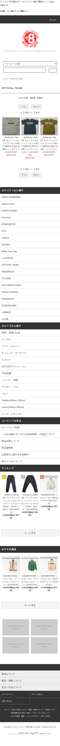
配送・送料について (36, 710)
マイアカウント (8, 694)
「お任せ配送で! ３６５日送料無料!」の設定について (28, 434)
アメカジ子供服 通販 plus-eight (29, 727)
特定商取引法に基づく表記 (20, 713)
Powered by (13, 734)
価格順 (33, 98)
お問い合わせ (7, 701)
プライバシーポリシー (41, 713)
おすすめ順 (23, 98)
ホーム (5, 79)
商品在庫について (11, 441)
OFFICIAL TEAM (16, 79)
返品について (50, 710)
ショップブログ (32, 716)
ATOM (48, 716)
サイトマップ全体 (11, 427)
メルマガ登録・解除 (17, 716)
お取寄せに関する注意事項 (15, 454)
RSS (42, 716)
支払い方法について (19, 710)
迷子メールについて (12, 461)
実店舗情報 (7, 447)
